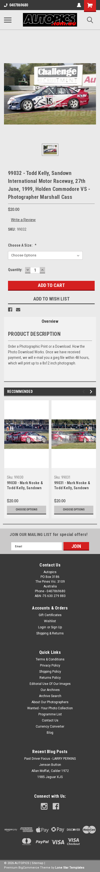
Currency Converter (50, 726)
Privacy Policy (50, 665)
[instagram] (44, 806)
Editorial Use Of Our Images (50, 684)
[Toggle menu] (7, 20)
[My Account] (79, 5)
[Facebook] (10, 309)
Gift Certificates (50, 615)
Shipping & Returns (50, 633)
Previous (84, 392)
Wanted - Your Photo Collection (50, 708)
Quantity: (15, 270)
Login (42, 627)
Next (92, 392)
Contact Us (50, 720)
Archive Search (50, 696)
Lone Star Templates (69, 867)
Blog (50, 732)
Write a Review (23, 220)
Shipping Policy (50, 671)
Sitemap (37, 863)
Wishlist (50, 621)
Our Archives (50, 690)
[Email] (18, 309)
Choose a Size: (22, 245)
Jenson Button (50, 765)
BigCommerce (28, 867)
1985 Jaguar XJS (50, 777)
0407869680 (18, 5)
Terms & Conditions (50, 659)
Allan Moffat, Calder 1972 (50, 771)
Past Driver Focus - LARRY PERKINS (50, 759)
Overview (50, 321)
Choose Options (26, 509)
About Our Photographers (50, 702)
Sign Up (56, 627)
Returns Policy (50, 678)
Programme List (50, 714)
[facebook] (56, 806)
